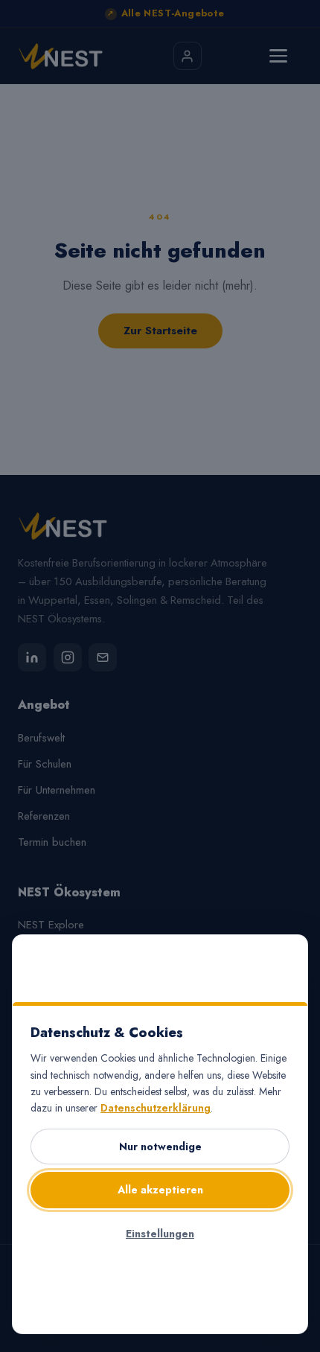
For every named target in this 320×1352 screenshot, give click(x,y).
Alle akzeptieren (160, 1189)
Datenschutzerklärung (155, 1107)
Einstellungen (160, 1233)
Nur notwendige (160, 1146)
